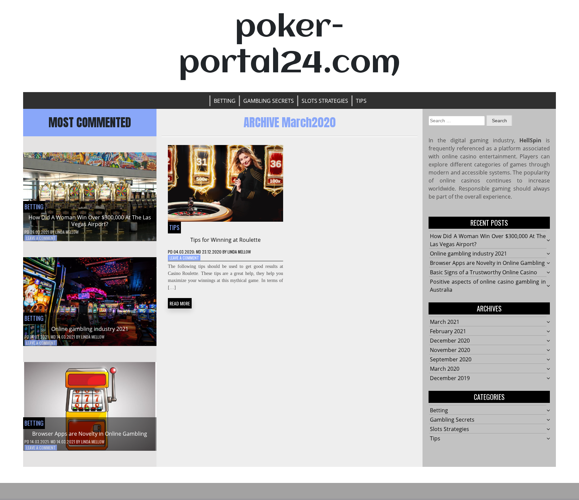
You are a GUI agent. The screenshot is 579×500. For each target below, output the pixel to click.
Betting (225, 100)
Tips (361, 100)
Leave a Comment (41, 238)
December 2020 (450, 340)
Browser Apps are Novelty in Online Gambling (89, 433)
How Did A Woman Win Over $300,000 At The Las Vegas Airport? (89, 220)
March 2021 (444, 322)
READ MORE (180, 303)
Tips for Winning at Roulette (225, 239)
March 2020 (444, 368)
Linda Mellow (67, 232)
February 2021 (448, 331)
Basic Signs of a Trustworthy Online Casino (483, 272)
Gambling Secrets (268, 100)
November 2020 (450, 350)
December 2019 (450, 378)
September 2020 (450, 359)
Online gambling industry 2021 (89, 329)
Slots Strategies (325, 100)
